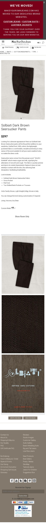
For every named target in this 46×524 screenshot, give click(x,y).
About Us (3, 437)
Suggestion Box (29, 472)
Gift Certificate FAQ (7, 448)
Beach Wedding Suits (31, 446)
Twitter (21, 480)
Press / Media (28, 462)
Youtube (16, 480)
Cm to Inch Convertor (8, 467)
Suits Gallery (27, 443)
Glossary (3, 472)
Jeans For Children (30, 470)
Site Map (26, 464)
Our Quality (4, 443)
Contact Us (4, 435)
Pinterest (30, 480)
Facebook (12, 480)
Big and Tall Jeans (29, 448)
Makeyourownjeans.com (25, 499)
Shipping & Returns (7, 440)
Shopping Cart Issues (8, 470)
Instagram (34, 480)
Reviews (26, 435)
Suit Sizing (4, 464)
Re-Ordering (4, 456)
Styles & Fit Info (6, 462)
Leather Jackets (21, 25)
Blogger (25, 480)
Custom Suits (30, 22)
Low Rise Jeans (29, 451)
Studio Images (28, 437)
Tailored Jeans (28, 467)
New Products (28, 456)
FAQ (2, 446)
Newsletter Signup (23, 487)
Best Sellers (27, 459)
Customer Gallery (29, 440)
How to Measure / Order (9, 459)
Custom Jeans (12, 22)
